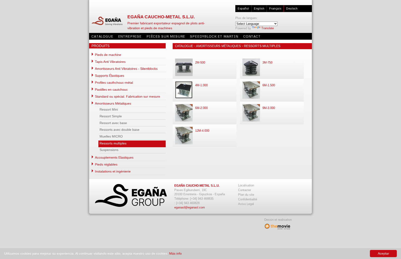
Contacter (244, 190)
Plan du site (246, 194)
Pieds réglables (106, 164)
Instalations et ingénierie (113, 171)
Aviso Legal (246, 204)
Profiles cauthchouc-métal (114, 82)
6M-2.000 (201, 108)
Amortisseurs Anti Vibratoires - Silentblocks (126, 68)
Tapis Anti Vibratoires (110, 62)
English (259, 8)
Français (275, 8)
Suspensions (109, 150)
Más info (175, 253)
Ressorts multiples (113, 143)
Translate (267, 28)
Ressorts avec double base (119, 129)
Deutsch (292, 8)
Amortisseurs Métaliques (113, 103)
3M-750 (267, 62)
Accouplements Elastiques (114, 157)
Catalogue (102, 36)
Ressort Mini (109, 109)
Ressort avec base (113, 123)
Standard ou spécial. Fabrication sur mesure (127, 96)
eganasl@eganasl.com (189, 207)
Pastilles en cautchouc (111, 89)
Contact (252, 36)
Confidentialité (247, 199)
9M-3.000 (268, 108)
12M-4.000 (202, 130)
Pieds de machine (108, 55)
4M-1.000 (201, 85)
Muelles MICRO (111, 136)
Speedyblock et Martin (214, 36)
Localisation (246, 185)
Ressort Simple (111, 116)
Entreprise (130, 36)
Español (243, 8)
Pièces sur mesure (165, 36)
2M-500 (200, 62)
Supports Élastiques (109, 75)
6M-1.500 (268, 85)
